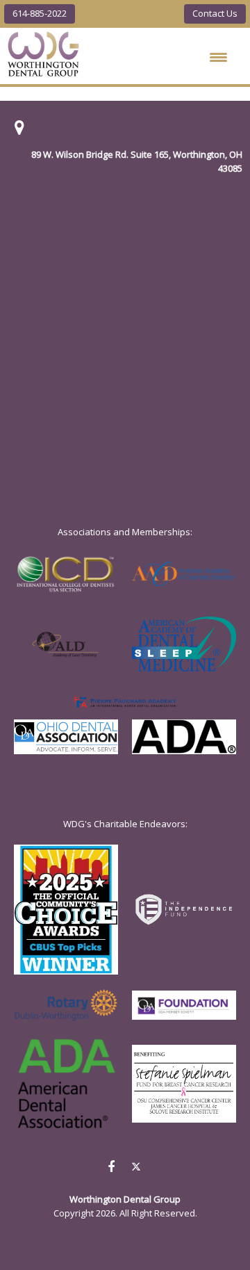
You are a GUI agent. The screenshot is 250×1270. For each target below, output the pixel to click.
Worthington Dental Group (43, 53)
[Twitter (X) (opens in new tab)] (136, 1168)
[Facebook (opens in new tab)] (111, 1166)
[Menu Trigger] (218, 57)
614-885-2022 (39, 13)
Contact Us (215, 13)
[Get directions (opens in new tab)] (19, 131)
